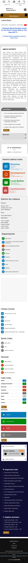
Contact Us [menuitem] (14, 547)
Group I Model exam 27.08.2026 (12, 124)
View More (6, 130)
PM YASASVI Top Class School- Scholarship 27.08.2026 (12, 120)
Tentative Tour (17, 152)
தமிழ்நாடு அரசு (7, 4)
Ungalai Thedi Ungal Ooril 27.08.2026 (14, 127)
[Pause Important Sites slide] (25, 538)
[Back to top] (24, 559)
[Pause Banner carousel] (26, 15)
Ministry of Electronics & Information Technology (11, 557)
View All (21, 451)
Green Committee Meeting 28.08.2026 (14, 113)
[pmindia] (10, 537)
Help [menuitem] (14, 544)
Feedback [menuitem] (14, 549)
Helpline (6, 532)
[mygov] (15, 537)
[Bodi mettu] (13, 453)
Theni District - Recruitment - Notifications (13, 25)
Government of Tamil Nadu (20, 4)
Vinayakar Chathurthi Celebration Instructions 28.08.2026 (13, 116)
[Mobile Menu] (25, 9)
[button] (2, 15)
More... (4, 407)
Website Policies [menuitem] (14, 542)
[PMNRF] (19, 537)
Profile (10, 152)
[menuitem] (4, 1)
